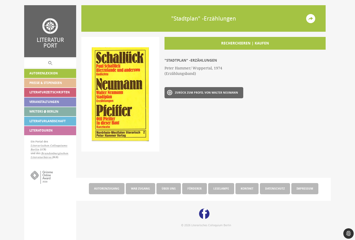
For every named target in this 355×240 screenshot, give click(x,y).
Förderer (194, 188)
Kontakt (247, 188)
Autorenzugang (106, 188)
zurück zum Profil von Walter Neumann (206, 92)
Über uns (169, 188)
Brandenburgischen (54, 153)
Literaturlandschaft (47, 121)
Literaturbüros (41, 157)
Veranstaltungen (44, 102)
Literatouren (40, 130)
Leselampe (221, 188)
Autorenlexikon (43, 73)
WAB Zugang (140, 188)
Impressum (305, 188)
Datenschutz (275, 188)
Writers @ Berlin (43, 111)
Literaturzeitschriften (49, 92)
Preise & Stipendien (45, 83)
